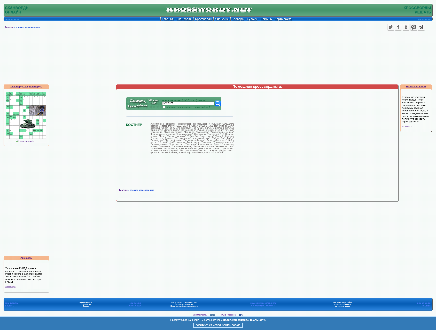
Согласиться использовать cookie (218, 325)
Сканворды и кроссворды (26, 86)
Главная (9, 27)
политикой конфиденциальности (244, 319)
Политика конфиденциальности (184, 306)
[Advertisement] (218, 59)
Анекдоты (26, 257)
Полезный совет (416, 86)
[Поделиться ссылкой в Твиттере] (390, 27)
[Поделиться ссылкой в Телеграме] (421, 27)
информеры (10, 287)
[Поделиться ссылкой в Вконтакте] (406, 27)
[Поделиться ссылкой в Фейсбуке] (398, 27)
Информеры (86, 304)
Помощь (86, 306)
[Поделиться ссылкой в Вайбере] (413, 27)
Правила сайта (86, 302)
